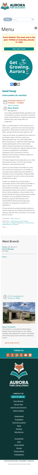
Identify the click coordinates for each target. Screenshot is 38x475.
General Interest (29, 223)
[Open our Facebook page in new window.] (8, 355)
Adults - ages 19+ (15, 218)
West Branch (13, 108)
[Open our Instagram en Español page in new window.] (21, 355)
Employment (19, 416)
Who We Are (19, 432)
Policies (19, 448)
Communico (30, 461)
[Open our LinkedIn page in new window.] (30, 355)
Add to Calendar (13, 105)
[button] (36, 28)
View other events (19, 49)
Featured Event (6, 224)
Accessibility (22, 461)
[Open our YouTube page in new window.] (25, 355)
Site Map (19, 429)
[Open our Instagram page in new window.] (17, 355)
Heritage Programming (17, 223)
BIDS (19, 442)
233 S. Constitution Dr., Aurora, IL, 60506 (16, 297)
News (19, 426)
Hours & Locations (19, 423)
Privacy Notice (19, 451)
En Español (15, 224)
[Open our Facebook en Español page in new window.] (12, 355)
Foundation (19, 419)
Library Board (19, 445)
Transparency (19, 454)
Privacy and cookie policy (11, 461)
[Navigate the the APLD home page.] (12, 6)
